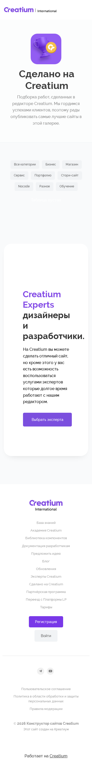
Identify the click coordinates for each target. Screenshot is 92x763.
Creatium (58, 756)
